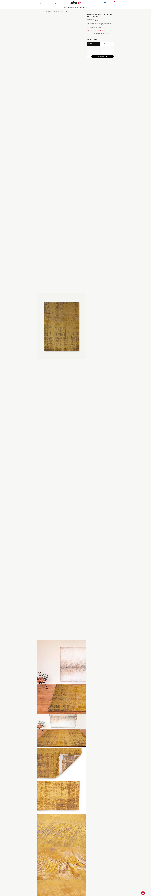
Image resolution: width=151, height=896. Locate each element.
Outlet (76, 7)
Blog (81, 7)
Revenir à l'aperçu (48, 11)
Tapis (65, 7)
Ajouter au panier (103, 56)
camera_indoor (143, 893)
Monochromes (70, 7)
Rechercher (55, 3)
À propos (85, 7)
